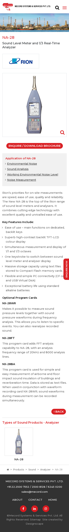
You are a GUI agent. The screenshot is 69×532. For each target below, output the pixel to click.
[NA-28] (34, 104)
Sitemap (35, 519)
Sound (32, 469)
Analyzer (45, 469)
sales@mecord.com (34, 491)
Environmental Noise (22, 163)
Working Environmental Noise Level (32, 174)
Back (59, 411)
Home (52, 499)
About (17, 499)
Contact (35, 499)
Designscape (34, 523)
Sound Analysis (18, 169)
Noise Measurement (21, 180)
